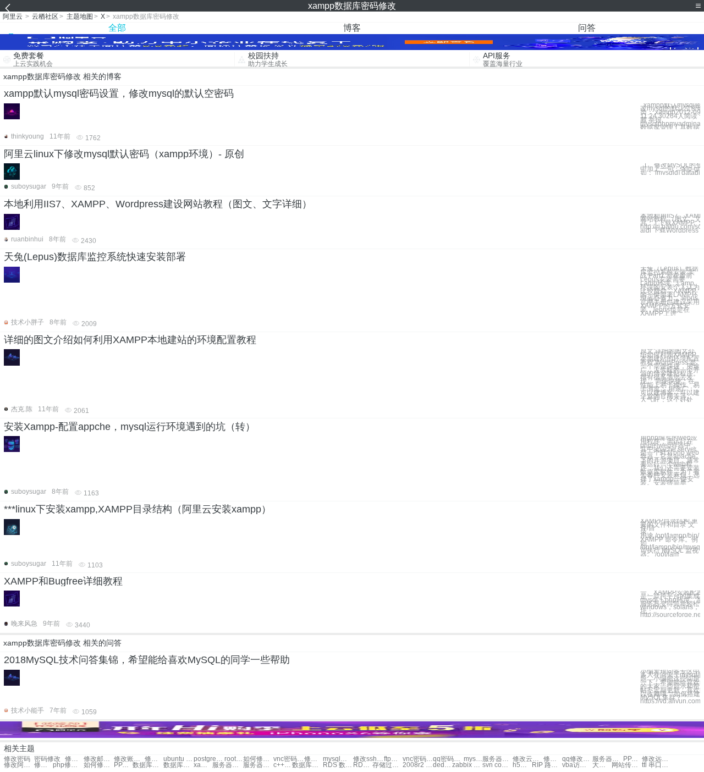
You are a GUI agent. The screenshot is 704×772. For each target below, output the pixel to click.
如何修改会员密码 (258, 759)
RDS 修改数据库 (362, 765)
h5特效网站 (522, 765)
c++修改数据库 (282, 765)
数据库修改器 (307, 765)
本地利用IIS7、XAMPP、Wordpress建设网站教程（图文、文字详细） (158, 203)
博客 (352, 27)
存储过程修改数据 (387, 765)
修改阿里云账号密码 (19, 765)
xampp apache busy (203, 765)
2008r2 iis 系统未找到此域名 (418, 765)
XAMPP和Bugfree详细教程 (63, 581)
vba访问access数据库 (577, 765)
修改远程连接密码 (552, 759)
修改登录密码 (74, 759)
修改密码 (17, 759)
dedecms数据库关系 (442, 765)
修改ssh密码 (368, 759)
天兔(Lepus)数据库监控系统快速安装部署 (95, 256)
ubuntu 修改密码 (178, 759)
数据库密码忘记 (178, 765)
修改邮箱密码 (99, 759)
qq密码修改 (448, 759)
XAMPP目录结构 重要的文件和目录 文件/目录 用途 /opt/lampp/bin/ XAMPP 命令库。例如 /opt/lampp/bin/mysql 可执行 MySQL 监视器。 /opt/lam (670, 537)
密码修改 (47, 759)
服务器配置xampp (258, 765)
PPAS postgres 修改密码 (632, 759)
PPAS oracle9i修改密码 (123, 765)
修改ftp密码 (313, 759)
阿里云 (13, 16)
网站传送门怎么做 (627, 765)
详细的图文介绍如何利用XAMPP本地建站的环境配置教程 (130, 339)
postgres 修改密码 (209, 759)
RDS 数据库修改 (338, 765)
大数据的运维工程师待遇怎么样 (601, 765)
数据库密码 (148, 765)
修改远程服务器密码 (657, 759)
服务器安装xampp (227, 765)
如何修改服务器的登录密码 (99, 765)
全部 (117, 27)
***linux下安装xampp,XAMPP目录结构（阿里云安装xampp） (137, 509)
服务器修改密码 (497, 759)
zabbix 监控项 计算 (467, 765)
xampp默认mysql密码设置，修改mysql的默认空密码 (119, 93)
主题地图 (80, 16)
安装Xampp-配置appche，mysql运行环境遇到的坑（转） (129, 426)
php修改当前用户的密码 (68, 765)
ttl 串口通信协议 (657, 765)
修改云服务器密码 (528, 759)
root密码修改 (233, 759)
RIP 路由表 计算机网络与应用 (547, 765)
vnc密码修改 (288, 759)
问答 (587, 27)
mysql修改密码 (338, 759)
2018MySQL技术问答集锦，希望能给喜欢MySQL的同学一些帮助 (147, 659)
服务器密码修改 (607, 759)
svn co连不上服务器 (497, 765)
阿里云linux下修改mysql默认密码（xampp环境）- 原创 (124, 153)
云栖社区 (45, 16)
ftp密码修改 (393, 759)
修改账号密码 (129, 759)
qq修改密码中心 (577, 759)
